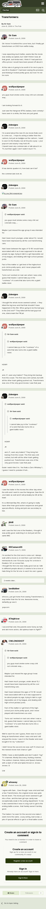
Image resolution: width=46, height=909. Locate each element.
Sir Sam (7, 24)
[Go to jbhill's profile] (4, 523)
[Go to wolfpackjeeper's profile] (4, 88)
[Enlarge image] (12, 193)
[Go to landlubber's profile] (4, 590)
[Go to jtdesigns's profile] (4, 126)
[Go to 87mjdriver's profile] (4, 620)
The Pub (18, 26)
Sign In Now (23, 878)
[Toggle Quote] (6, 214)
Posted (17, 38)
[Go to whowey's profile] (4, 783)
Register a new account (23, 861)
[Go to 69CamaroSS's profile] (4, 548)
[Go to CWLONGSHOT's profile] (4, 642)
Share (11, 893)
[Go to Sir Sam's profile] (4, 36)
